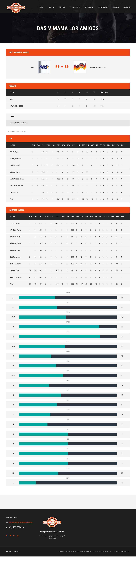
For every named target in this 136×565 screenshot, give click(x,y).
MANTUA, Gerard (15, 237)
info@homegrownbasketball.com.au (21, 522)
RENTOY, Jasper (15, 223)
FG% (43, 145)
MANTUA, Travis (15, 230)
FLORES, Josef (15, 165)
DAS (11, 99)
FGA (38, 145)
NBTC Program (75, 7)
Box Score (11, 132)
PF (97, 145)
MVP (122, 145)
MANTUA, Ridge (15, 250)
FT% (57, 145)
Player (12, 145)
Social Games (103, 7)
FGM (33, 145)
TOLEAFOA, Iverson (16, 186)
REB (88, 145)
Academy (62, 7)
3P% (73, 145)
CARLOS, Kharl (15, 172)
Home (41, 7)
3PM (63, 145)
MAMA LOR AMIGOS (16, 106)
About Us (127, 7)
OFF (79, 145)
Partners (116, 7)
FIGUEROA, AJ (14, 192)
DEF (83, 145)
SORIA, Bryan (14, 152)
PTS (117, 145)
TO (104, 145)
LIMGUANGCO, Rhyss (17, 179)
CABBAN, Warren (15, 277)
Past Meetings (21, 132)
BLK (113, 145)
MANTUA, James (15, 243)
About (17, 551)
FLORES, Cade (14, 271)
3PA (68, 145)
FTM (48, 145)
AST (92, 145)
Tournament (89, 7)
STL (108, 145)
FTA (53, 145)
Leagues (51, 7)
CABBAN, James (15, 264)
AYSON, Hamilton (15, 159)
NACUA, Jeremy (15, 257)
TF (101, 145)
